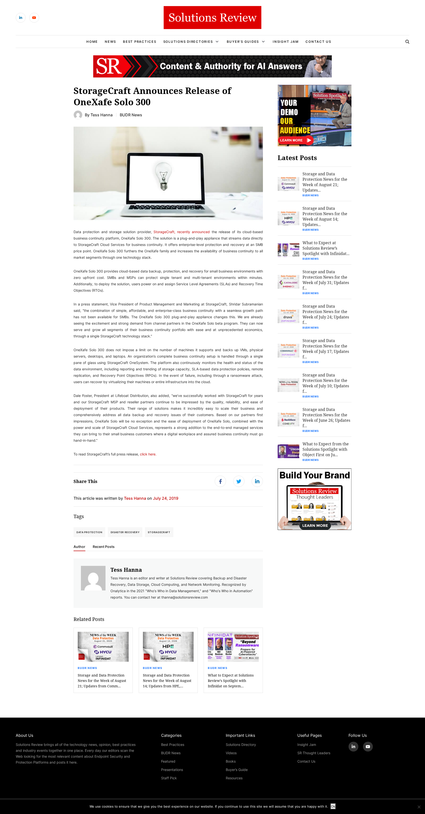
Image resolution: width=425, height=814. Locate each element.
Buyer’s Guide (237, 769)
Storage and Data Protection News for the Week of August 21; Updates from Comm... (102, 680)
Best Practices (139, 41)
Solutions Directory (241, 744)
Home (92, 41)
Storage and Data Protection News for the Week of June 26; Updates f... (326, 417)
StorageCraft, (164, 231)
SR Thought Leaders (313, 753)
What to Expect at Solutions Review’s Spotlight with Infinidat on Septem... (231, 680)
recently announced (193, 231)
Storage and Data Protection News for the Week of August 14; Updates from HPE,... (167, 680)
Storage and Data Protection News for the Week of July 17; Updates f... (326, 348)
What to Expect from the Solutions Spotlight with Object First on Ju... (326, 449)
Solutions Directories (188, 41)
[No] (418, 806)
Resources (234, 778)
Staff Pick (169, 778)
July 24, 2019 (165, 498)
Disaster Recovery (125, 532)
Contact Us (318, 41)
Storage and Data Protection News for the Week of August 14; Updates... (325, 216)
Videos (231, 753)
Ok (333, 806)
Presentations (172, 769)
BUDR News (131, 115)
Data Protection (89, 532)
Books (231, 761)
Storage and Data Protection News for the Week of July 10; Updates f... (326, 383)
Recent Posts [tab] (104, 546)
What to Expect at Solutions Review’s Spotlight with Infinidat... (326, 248)
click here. (148, 454)
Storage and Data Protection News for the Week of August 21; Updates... (325, 182)
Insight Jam (286, 41)
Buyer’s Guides (243, 41)
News (110, 41)
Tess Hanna (102, 115)
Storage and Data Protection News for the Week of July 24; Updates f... (326, 314)
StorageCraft (159, 532)
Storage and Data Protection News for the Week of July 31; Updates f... (326, 279)
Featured (168, 761)
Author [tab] (79, 546)
